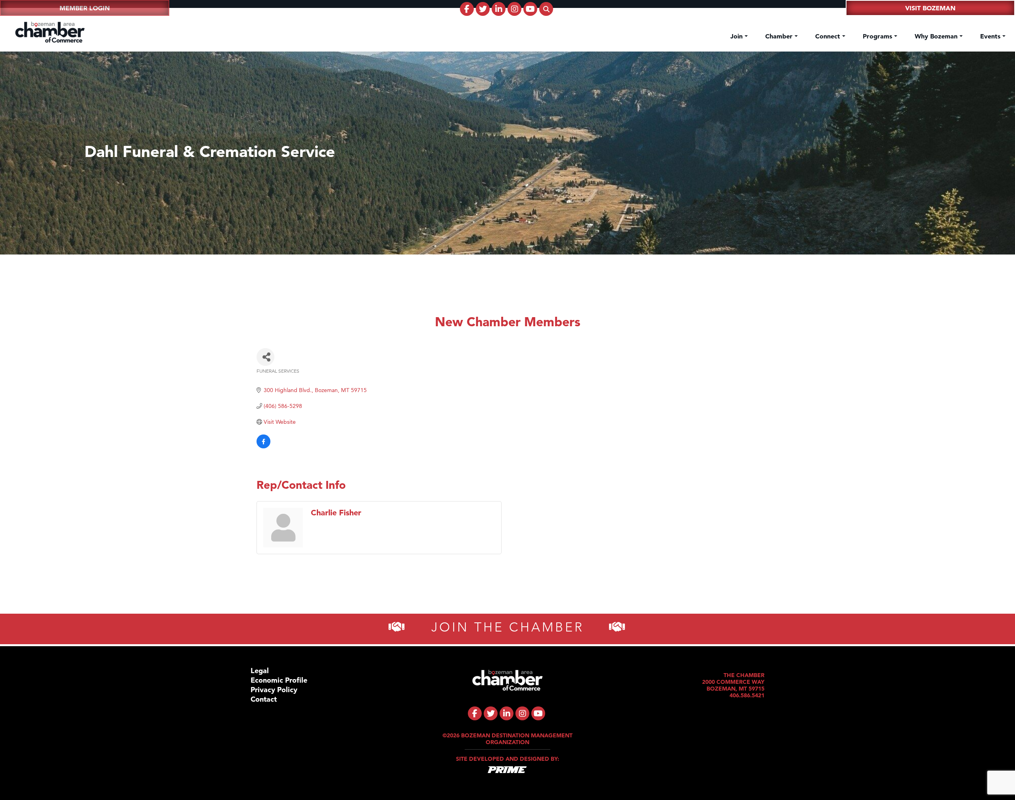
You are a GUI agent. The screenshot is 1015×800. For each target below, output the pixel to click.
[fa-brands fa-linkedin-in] (499, 9)
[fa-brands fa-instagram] (514, 9)
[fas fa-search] (546, 9)
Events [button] (991, 36)
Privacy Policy (274, 689)
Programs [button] (878, 36)
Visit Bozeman (930, 8)
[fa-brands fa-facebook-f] (467, 9)
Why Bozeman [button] (937, 36)
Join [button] (737, 36)
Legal (260, 670)
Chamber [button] (780, 36)
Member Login (84, 8)
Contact (264, 699)
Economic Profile (279, 680)
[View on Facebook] (263, 446)
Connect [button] (828, 36)
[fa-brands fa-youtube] (530, 9)
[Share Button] (265, 357)
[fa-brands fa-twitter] (483, 9)
